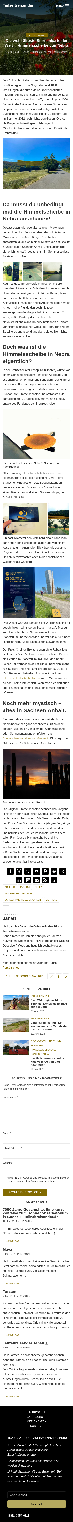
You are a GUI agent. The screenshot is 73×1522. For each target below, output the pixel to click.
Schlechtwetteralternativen (23, 900)
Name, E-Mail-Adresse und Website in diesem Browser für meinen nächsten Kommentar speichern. (38, 1180)
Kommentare (60, 52)
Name (7, 1133)
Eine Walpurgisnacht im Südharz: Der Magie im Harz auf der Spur (49, 1003)
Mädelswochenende (44, 1050)
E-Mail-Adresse (12, 1148)
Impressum (36, 1412)
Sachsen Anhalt (36, 35)
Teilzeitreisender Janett (23, 1343)
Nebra (38, 887)
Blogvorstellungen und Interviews (46, 1043)
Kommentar (10, 1097)
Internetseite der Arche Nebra (22, 678)
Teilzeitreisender (18, 5)
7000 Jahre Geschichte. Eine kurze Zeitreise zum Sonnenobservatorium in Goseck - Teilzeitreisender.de (35, 1213)
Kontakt (36, 1426)
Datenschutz (36, 1417)
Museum (25, 887)
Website (7, 1163)
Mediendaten (36, 1421)
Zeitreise (51, 900)
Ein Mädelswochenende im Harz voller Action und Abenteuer (48, 1061)
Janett (26, 52)
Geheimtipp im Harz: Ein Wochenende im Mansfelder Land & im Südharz (49, 1026)
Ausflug (10, 887)
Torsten (9, 1292)
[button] (10, 871)
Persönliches (11, 967)
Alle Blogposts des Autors (25, 976)
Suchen (36, 1503)
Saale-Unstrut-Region (18, 893)
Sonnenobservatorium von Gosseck (26, 738)
